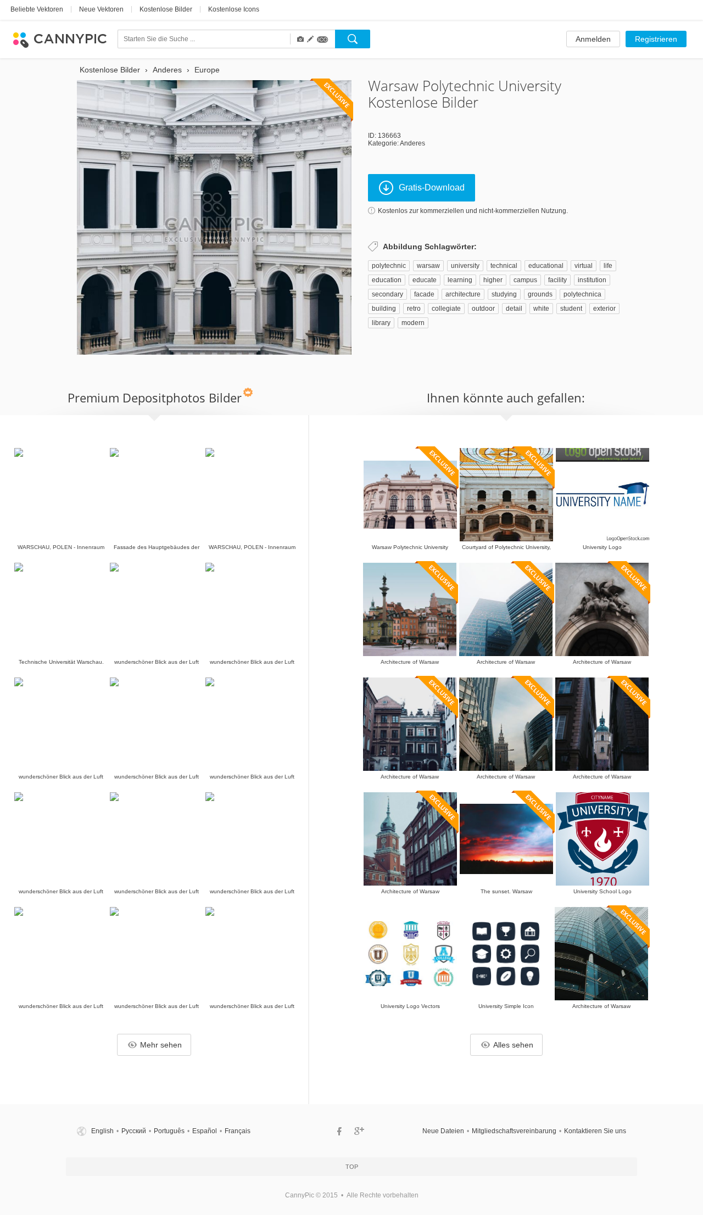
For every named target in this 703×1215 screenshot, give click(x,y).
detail (514, 308)
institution (592, 280)
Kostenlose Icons (233, 9)
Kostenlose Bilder (166, 9)
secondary (387, 294)
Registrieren (656, 39)
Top (351, 1166)
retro (414, 308)
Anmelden (593, 39)
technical (503, 266)
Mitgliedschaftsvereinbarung (514, 1131)
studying (504, 294)
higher (493, 280)
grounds (540, 294)
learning (460, 280)
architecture (463, 294)
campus (525, 280)
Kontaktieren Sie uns (595, 1131)
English (102, 1131)
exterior (604, 308)
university (465, 266)
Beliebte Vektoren (36, 9)
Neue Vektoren (101, 9)
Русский (133, 1131)
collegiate (446, 308)
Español (204, 1131)
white (541, 308)
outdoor (483, 308)
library (381, 323)
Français (237, 1131)
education (386, 280)
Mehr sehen (161, 1044)
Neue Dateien (443, 1131)
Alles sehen (513, 1044)
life (608, 266)
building (384, 308)
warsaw (428, 266)
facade (424, 294)
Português (169, 1131)
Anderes (412, 143)
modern (413, 323)
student (571, 308)
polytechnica (582, 294)
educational (545, 266)
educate (424, 280)
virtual (583, 266)
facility (557, 280)
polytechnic (389, 266)
